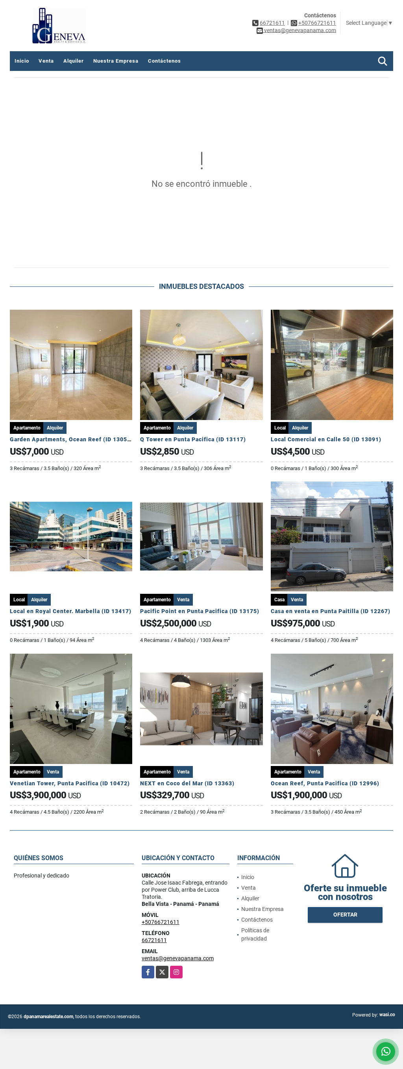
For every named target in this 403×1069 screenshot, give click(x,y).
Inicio (22, 61)
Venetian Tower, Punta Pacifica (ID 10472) (70, 783)
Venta (46, 61)
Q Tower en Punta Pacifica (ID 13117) (193, 439)
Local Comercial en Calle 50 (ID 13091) (326, 439)
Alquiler (73, 61)
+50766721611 (317, 23)
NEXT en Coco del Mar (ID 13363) (187, 783)
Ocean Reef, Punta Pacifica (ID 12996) (325, 783)
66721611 (272, 23)
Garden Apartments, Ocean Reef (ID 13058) (71, 439)
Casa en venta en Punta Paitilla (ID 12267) (330, 611)
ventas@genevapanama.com (178, 958)
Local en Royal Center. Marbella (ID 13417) (70, 611)
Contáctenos (164, 61)
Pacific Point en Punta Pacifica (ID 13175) (199, 611)
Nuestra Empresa (116, 61)
